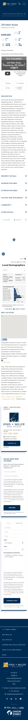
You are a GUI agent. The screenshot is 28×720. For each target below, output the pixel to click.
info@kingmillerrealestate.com (15, 694)
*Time (5, 546)
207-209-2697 (11, 433)
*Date (5, 540)
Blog (4, 655)
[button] (25, 14)
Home (3, 397)
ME (13, 397)
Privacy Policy (6, 362)
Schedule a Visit (19, 523)
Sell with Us (7, 640)
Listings (8, 397)
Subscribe (12, 508)
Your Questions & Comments (12, 553)
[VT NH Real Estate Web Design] (14, 713)
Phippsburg (6, 399)
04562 (13, 399)
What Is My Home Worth (14, 681)
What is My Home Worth (11, 650)
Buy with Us (7, 635)
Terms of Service (14, 607)
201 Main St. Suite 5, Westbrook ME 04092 (15, 688)
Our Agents (6, 447)
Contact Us (12, 443)
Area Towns (11, 629)
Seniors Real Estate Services (13, 645)
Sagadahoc (19, 397)
